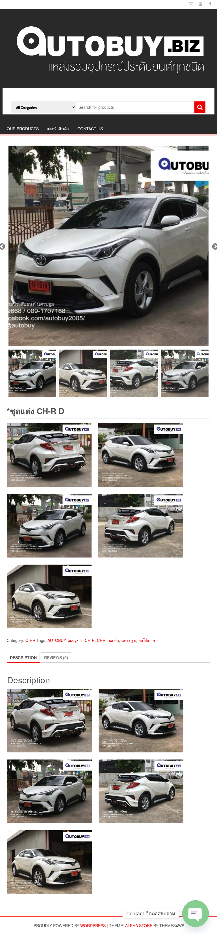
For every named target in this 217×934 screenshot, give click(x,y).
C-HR (30, 640)
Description (23, 657)
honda (113, 640)
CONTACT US (90, 128)
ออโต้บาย (146, 640)
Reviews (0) (56, 657)
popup (202, 340)
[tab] (23, 657)
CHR (101, 640)
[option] (108, 246)
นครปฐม (128, 640)
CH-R (90, 640)
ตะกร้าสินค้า (58, 128)
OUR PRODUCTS (23, 128)
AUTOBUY (56, 640)
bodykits (75, 640)
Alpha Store (138, 925)
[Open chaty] (195, 913)
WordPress (93, 925)
